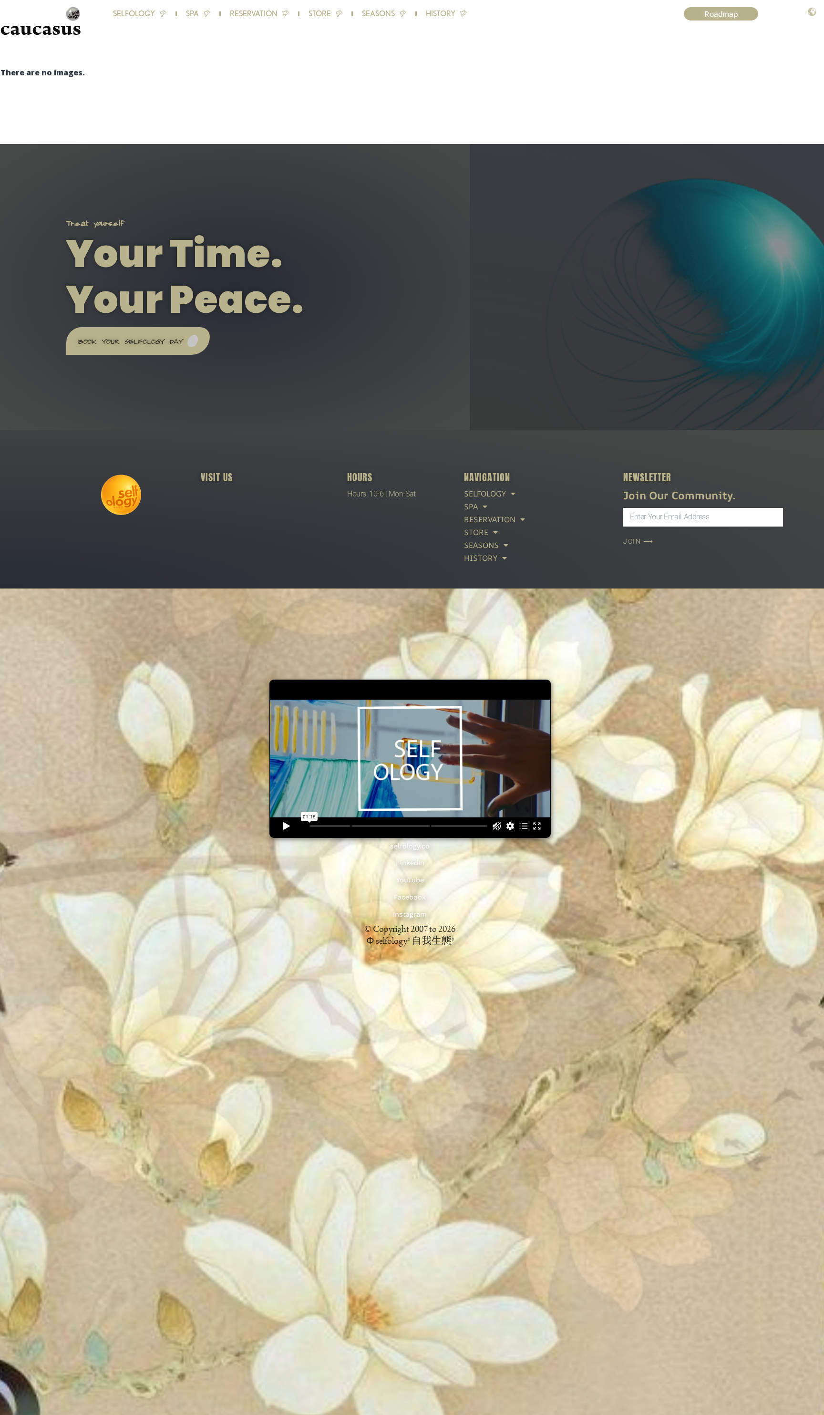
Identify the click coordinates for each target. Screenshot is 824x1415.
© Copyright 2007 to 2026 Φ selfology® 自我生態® (409, 935)
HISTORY (440, 13)
